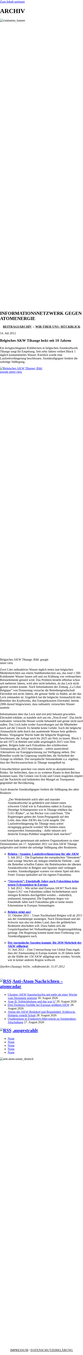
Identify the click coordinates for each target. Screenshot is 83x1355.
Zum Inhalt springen (12, 1)
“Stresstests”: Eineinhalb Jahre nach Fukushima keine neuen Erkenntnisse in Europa (43, 883)
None (11, 1038)
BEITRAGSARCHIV (17, 326)
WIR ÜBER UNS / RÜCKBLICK (57, 326)
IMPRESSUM (19, 1350)
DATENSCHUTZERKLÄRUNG (51, 1350)
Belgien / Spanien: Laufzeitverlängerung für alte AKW (43, 854)
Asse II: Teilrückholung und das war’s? (32, 1001)
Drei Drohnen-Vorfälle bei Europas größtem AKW (38, 1005)
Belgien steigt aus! (19, 912)
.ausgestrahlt (25, 1030)
